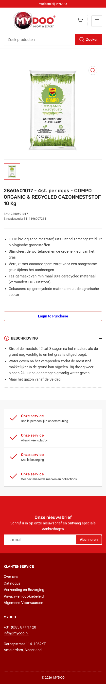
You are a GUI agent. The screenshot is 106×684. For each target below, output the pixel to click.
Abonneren (89, 539)
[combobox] (53, 39)
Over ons (11, 577)
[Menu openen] (96, 20)
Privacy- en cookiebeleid (24, 596)
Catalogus (12, 583)
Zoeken (92, 39)
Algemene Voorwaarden (23, 603)
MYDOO (59, 677)
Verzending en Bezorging (24, 590)
